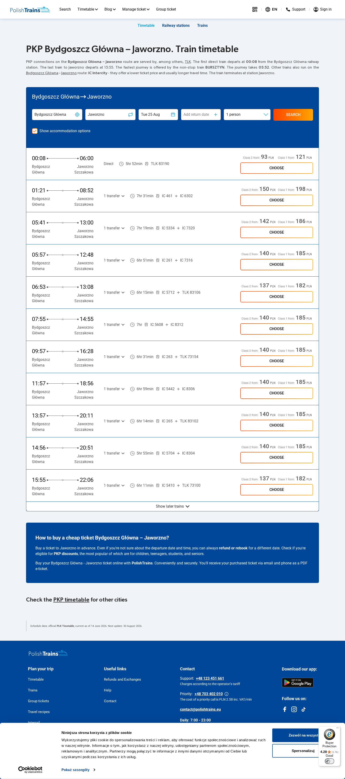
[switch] (329, 761)
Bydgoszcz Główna (42, 73)
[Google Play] (298, 682)
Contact (110, 701)
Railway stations (176, 25)
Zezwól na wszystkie (306, 735)
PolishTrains (142, 563)
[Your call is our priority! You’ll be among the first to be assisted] (226, 694)
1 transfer (112, 196)
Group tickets (38, 701)
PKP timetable (71, 600)
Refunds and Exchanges (122, 679)
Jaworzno (69, 73)
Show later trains (170, 506)
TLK (188, 62)
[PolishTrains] (48, 653)
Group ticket (166, 9)
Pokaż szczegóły (75, 770)
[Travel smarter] (255, 9)
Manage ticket (134, 9)
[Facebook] (285, 709)
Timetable (85, 9)
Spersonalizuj (303, 750)
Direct (108, 164)
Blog (108, 9)
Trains (202, 25)
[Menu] (337, 729)
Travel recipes (39, 712)
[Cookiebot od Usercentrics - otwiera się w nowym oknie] (30, 769)
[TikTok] (303, 709)
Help (107, 690)
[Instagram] (294, 709)
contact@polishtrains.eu (200, 709)
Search (65, 9)
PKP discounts (66, 553)
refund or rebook (233, 548)
